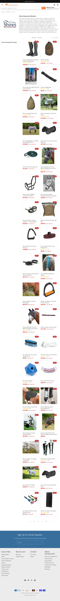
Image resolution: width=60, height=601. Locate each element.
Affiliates (47, 567)
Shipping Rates (6, 565)
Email (32, 556)
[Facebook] (25, 580)
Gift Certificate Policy (6, 562)
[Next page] (50, 521)
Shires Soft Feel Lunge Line (30, 167)
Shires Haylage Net (46, 87)
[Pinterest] (34, 580)
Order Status (20, 556)
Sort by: (34, 37)
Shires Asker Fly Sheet (29, 485)
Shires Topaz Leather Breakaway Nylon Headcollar (49, 195)
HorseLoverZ (27, 593)
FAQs (3, 556)
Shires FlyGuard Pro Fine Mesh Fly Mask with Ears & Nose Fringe (30, 327)
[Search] (44, 8)
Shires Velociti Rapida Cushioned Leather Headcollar (29, 195)
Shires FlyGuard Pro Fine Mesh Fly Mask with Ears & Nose (48, 167)
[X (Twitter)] (31, 580)
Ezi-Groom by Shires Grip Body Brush (48, 246)
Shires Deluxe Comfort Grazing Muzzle (29, 433)
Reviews (47, 569)
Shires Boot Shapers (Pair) (48, 459)
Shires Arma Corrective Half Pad (48, 485)
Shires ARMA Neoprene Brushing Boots (47, 407)
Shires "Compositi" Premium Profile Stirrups (48, 302)
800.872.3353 (50, 7)
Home (3, 12)
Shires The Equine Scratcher (48, 511)
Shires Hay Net (45, 60)
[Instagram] (28, 580)
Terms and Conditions (5, 570)
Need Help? (5, 554)
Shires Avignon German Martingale (29, 302)
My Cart (18, 554)
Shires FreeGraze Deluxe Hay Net (49, 221)
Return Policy (5, 567)
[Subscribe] (41, 542)
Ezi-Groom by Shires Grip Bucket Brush (30, 511)
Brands (8, 12)
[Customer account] (54, 5)
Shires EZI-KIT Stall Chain (47, 381)
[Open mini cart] (57, 5)
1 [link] (30, 521)
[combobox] (23, 8)
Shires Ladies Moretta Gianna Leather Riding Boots (31, 60)
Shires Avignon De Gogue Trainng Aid (30, 459)
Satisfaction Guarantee (48, 560)
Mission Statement (51, 556)
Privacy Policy (49, 563)
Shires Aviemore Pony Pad (30, 407)
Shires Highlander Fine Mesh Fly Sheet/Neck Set (30, 141)
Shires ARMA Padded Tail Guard (47, 274)
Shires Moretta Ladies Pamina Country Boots (31, 88)
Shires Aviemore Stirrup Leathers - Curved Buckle (29, 221)
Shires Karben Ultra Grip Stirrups (29, 246)
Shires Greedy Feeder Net (30, 113)
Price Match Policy (7, 559)
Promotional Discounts (5, 574)
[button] (10, 42)
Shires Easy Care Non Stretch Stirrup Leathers (30, 274)
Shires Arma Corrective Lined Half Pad (49, 141)
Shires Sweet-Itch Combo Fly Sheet (48, 114)
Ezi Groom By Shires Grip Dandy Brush (30, 355)
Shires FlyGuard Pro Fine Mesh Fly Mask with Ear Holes (49, 433)
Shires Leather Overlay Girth (48, 327)
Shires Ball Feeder (28, 381)
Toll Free (33, 554)
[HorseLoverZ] (11, 4)
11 (46, 521)
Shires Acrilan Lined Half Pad (49, 355)
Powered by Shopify (34, 593)
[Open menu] (2, 4)
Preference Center (50, 565)
